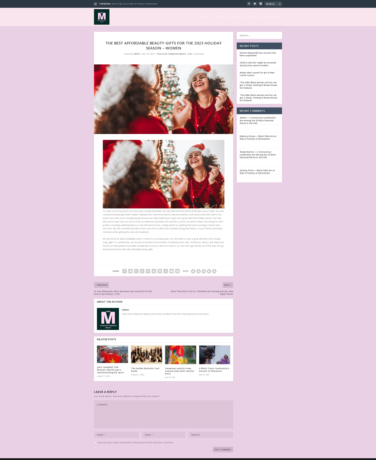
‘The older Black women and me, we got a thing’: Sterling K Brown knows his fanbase (258, 85)
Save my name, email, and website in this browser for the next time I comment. (135, 442)
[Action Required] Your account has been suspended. (258, 54)
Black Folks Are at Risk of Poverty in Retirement (134, 3)
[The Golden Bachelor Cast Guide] (146, 355)
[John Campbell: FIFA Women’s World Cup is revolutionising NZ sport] (112, 354)
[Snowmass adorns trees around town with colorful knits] (180, 355)
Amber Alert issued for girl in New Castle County (257, 74)
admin (137, 53)
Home (203, 17)
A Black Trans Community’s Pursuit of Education (214, 369)
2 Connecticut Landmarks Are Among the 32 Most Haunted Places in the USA (258, 120)
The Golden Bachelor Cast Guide (145, 369)
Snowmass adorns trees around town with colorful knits (179, 371)
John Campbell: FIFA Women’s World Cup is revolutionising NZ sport (110, 370)
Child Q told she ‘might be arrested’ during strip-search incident (258, 64)
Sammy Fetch (247, 170)
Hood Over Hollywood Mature (246, 17)
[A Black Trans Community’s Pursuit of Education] (214, 355)
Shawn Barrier (247, 151)
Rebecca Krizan (247, 136)
